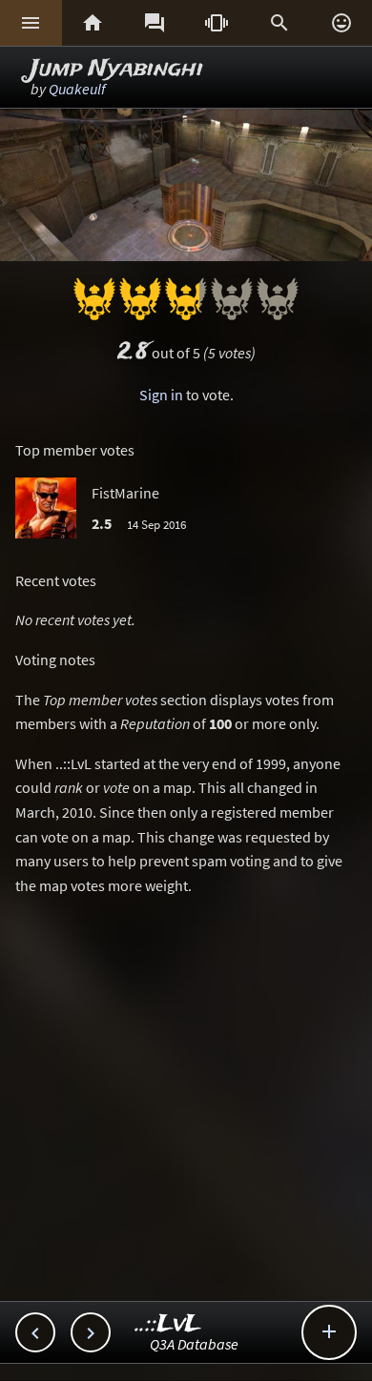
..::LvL (168, 1324)
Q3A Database (194, 1343)
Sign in (161, 394)
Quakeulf (77, 88)
